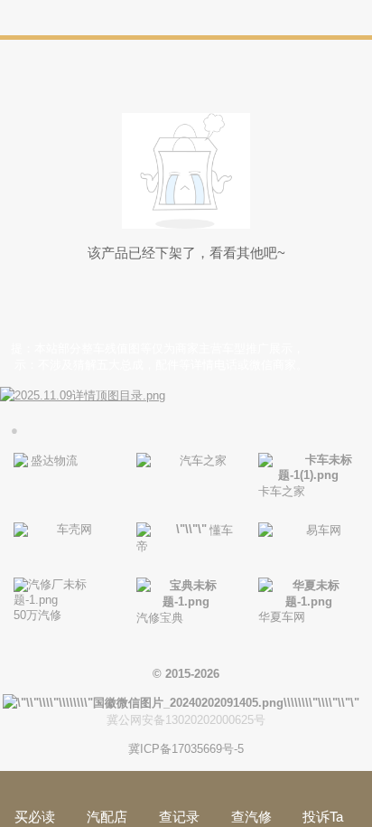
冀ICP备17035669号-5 (186, 749)
